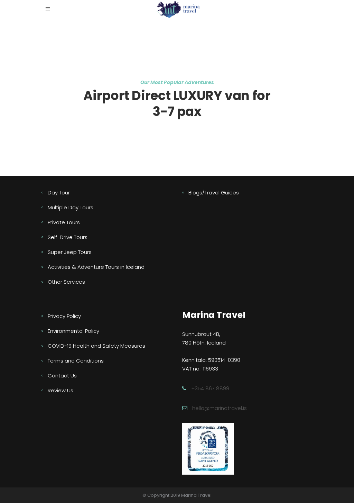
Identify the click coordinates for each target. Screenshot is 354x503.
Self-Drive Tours (67, 237)
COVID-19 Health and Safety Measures (96, 345)
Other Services (66, 281)
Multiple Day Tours (70, 207)
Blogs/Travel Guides (213, 192)
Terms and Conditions (76, 360)
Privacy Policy (64, 316)
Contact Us (62, 375)
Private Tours (64, 222)
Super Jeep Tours (70, 252)
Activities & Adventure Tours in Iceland (96, 267)
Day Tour (59, 192)
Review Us (60, 390)
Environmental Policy (73, 331)
